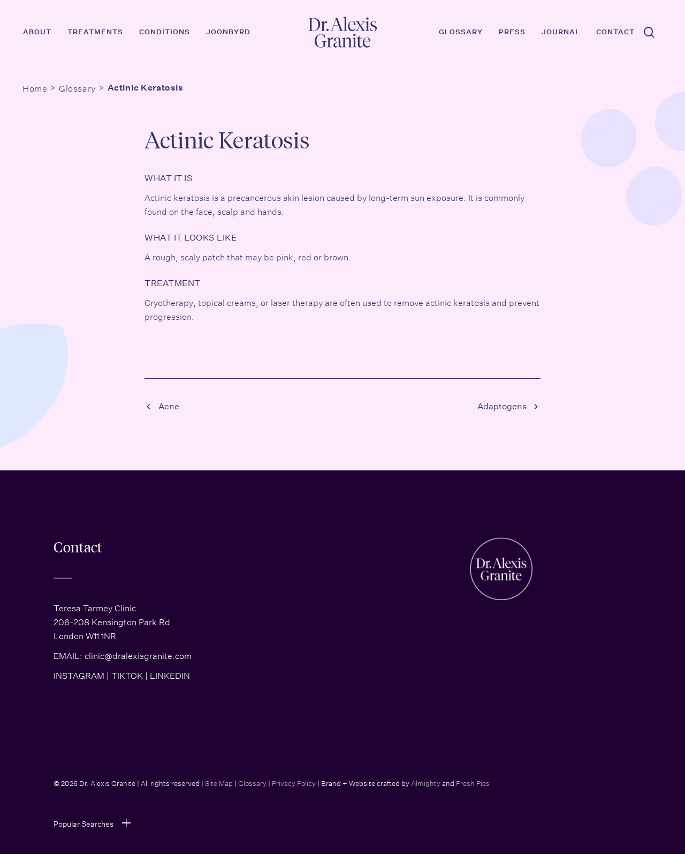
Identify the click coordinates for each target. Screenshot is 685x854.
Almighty (425, 782)
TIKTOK (127, 674)
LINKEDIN (170, 674)
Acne (168, 406)
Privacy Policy (294, 782)
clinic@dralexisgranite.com (138, 654)
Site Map (219, 782)
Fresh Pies (473, 782)
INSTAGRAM (79, 674)
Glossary (77, 87)
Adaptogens (502, 406)
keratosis (191, 196)
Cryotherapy (168, 301)
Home (34, 87)
